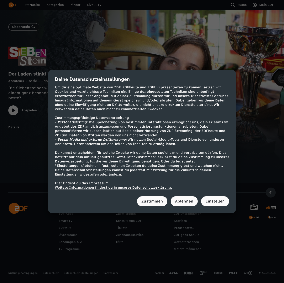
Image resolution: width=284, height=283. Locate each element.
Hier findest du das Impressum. (82, 183)
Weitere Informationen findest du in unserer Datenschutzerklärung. (113, 187)
